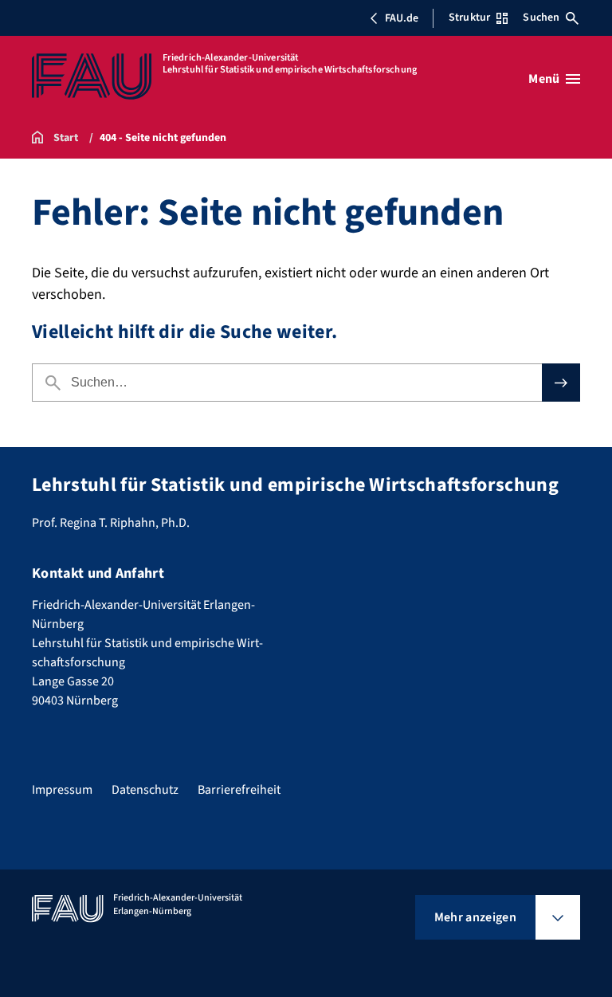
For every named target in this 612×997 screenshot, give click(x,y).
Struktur (469, 18)
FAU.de (401, 18)
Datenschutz (145, 790)
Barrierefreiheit (239, 790)
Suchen (541, 18)
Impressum (62, 790)
